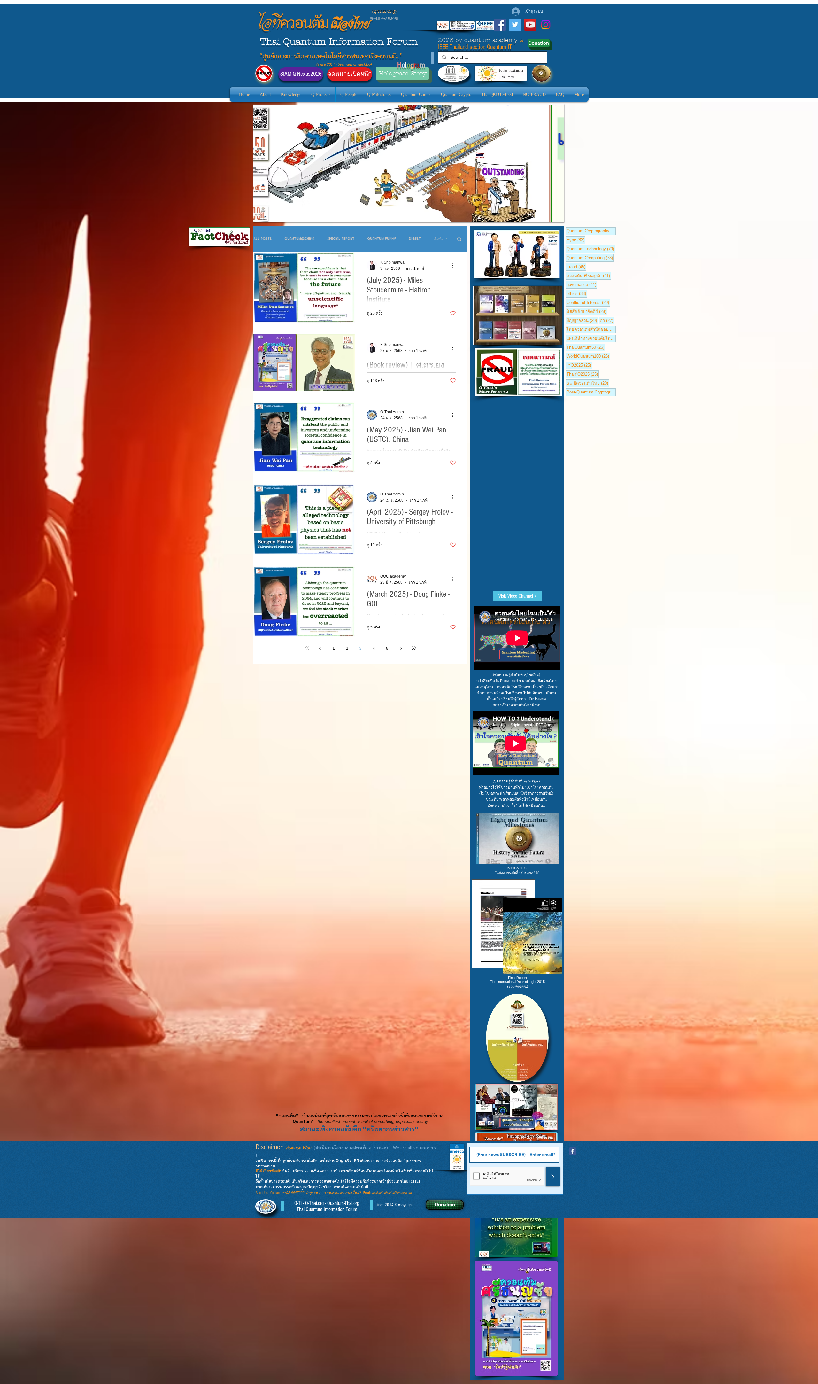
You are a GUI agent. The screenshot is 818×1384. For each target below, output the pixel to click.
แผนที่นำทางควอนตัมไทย (591, 338)
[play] (548, 216)
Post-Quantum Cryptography (591, 391)
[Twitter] (515, 25)
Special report (340, 239)
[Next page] (400, 648)
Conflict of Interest (588, 302)
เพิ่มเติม (438, 239)
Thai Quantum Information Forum (339, 41)
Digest (415, 239)
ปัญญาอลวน (582, 320)
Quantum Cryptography (591, 230)
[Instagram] (546, 25)
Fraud (576, 266)
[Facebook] (500, 25)
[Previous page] (320, 648)
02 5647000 (295, 1193)
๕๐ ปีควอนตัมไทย (588, 382)
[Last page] (414, 648)
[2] (417, 1181)
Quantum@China (299, 239)
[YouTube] (530, 25)
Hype (576, 239)
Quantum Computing (590, 257)
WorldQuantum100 (588, 356)
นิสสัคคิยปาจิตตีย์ (587, 311)
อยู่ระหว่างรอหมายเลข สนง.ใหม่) (335, 1193)
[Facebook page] (572, 1151)
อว (607, 320)
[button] (459, 239)
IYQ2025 (579, 365)
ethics (577, 293)
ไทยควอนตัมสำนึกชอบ (591, 329)
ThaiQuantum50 (586, 347)
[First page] (307, 648)
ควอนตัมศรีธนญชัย (589, 275)
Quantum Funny (381, 239)
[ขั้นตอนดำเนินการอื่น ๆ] (455, 265)
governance (582, 284)
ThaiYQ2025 (583, 374)
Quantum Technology (591, 248)
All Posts (262, 239)
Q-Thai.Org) (385, 11)
